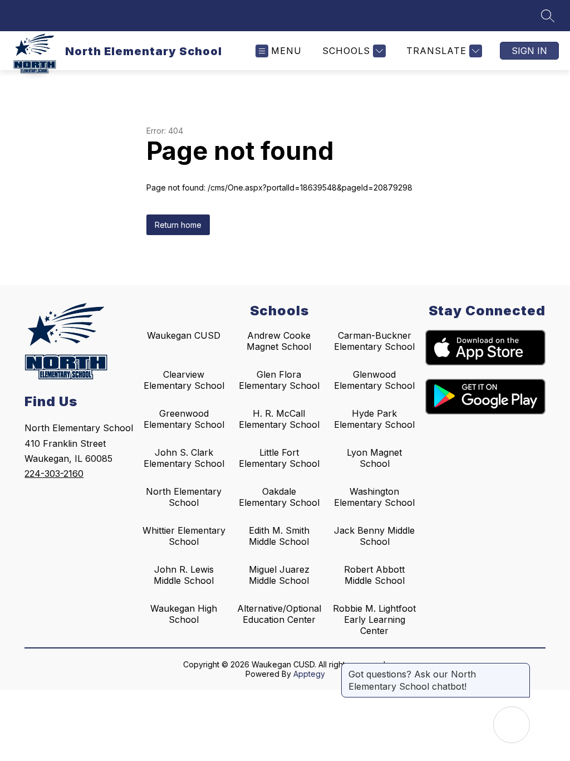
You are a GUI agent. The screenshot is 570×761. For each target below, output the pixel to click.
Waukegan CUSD (183, 335)
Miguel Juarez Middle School (279, 575)
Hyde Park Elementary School (374, 419)
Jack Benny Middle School (374, 536)
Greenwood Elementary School (184, 419)
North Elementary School (184, 497)
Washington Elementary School (374, 497)
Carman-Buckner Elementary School (374, 341)
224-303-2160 (53, 473)
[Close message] (521, 668)
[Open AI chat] (511, 724)
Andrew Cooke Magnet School (279, 341)
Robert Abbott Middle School (374, 575)
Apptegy (309, 674)
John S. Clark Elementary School (184, 458)
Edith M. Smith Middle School (279, 536)
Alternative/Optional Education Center (279, 614)
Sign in (529, 50)
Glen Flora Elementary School (279, 380)
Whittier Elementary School (183, 536)
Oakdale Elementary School (279, 497)
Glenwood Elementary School (374, 380)
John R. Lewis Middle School (184, 575)
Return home (178, 225)
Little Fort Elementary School (279, 458)
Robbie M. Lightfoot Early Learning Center (374, 619)
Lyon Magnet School (374, 458)
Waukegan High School (183, 614)
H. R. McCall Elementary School (279, 419)
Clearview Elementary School (184, 380)
